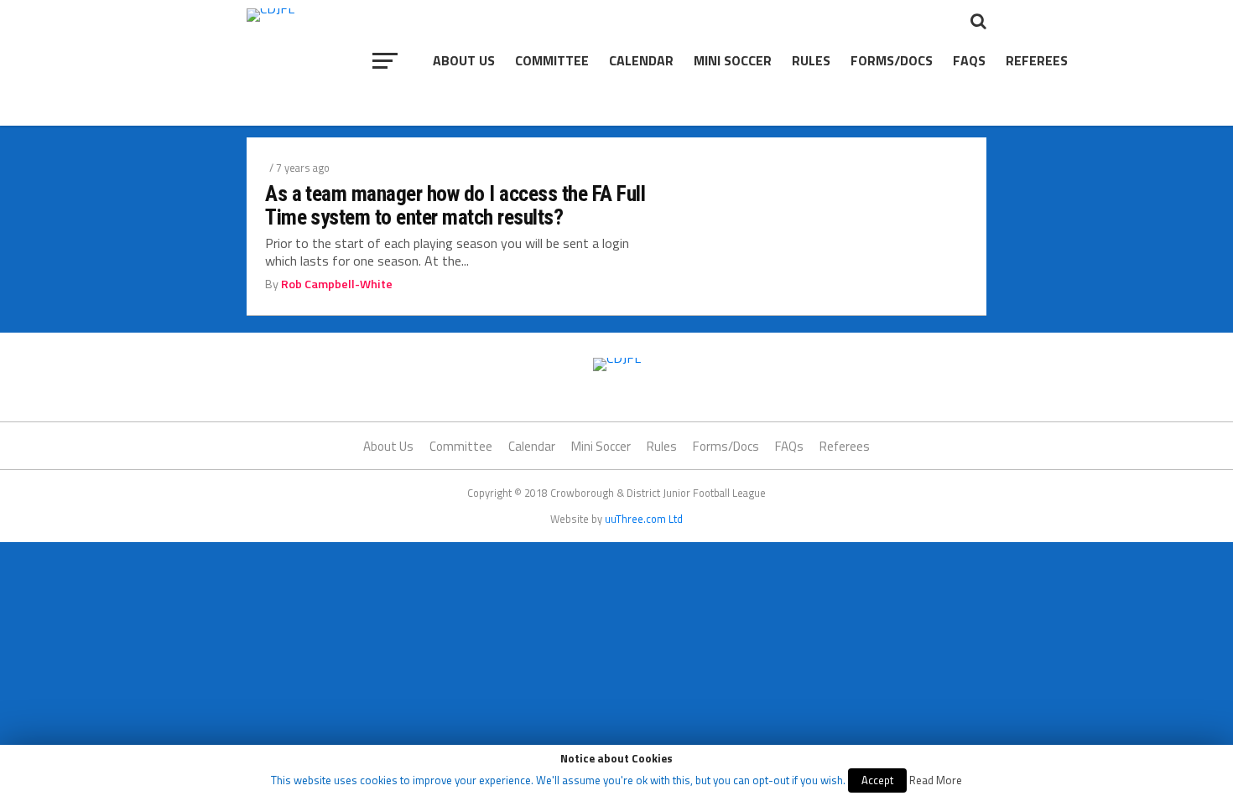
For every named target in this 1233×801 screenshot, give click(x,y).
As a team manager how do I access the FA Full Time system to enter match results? (455, 205)
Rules (811, 60)
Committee (552, 60)
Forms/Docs (892, 60)
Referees (1037, 60)
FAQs (969, 60)
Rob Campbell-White (337, 284)
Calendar (641, 60)
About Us (464, 60)
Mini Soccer (733, 60)
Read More (935, 780)
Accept (877, 780)
